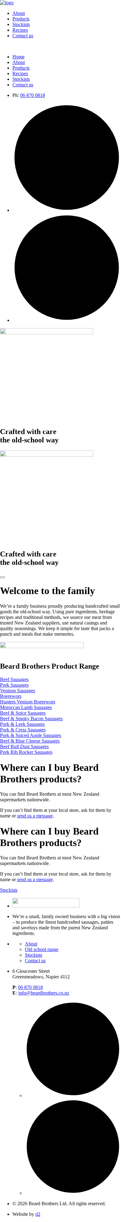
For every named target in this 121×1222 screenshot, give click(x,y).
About (18, 13)
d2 (37, 1214)
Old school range (41, 949)
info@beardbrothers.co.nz (43, 992)
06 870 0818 (32, 95)
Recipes (20, 30)
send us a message (35, 815)
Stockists (21, 24)
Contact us (22, 35)
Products (20, 18)
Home (18, 56)
